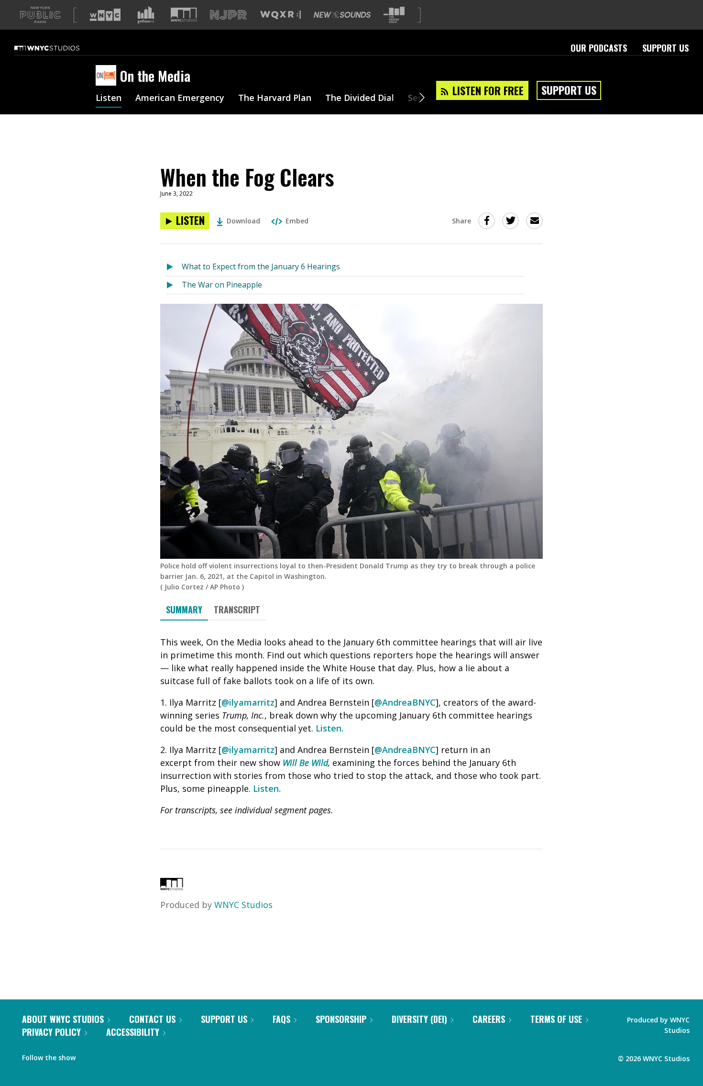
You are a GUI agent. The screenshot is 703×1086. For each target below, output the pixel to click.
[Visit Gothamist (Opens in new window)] (146, 14)
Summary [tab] (184, 609)
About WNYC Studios (63, 1019)
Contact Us (152, 1019)
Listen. (329, 728)
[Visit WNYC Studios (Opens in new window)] (184, 15)
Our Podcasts (599, 48)
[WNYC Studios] (171, 887)
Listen (108, 98)
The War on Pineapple (222, 284)
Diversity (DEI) (419, 1019)
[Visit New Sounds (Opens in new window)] (342, 14)
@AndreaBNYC (405, 702)
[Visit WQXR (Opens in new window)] (280, 15)
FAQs (281, 1019)
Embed (297, 220)
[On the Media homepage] (108, 76)
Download (243, 220)
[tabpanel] (351, 726)
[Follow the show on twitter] (108, 1055)
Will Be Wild (305, 762)
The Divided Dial (359, 98)
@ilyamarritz (248, 702)
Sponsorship (341, 1019)
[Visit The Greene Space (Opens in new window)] (394, 15)
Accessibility (132, 1032)
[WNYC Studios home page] (58, 48)
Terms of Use (556, 1019)
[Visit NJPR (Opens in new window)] (228, 15)
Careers (488, 1019)
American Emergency (179, 98)
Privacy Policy (51, 1032)
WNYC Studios (243, 904)
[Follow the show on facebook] (89, 1055)
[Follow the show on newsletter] (126, 1055)
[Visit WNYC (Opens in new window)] (105, 15)
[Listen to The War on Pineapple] (174, 285)
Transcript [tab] (237, 609)
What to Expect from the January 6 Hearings (261, 266)
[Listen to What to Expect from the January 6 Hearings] (174, 267)
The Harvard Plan (274, 98)
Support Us (665, 48)
